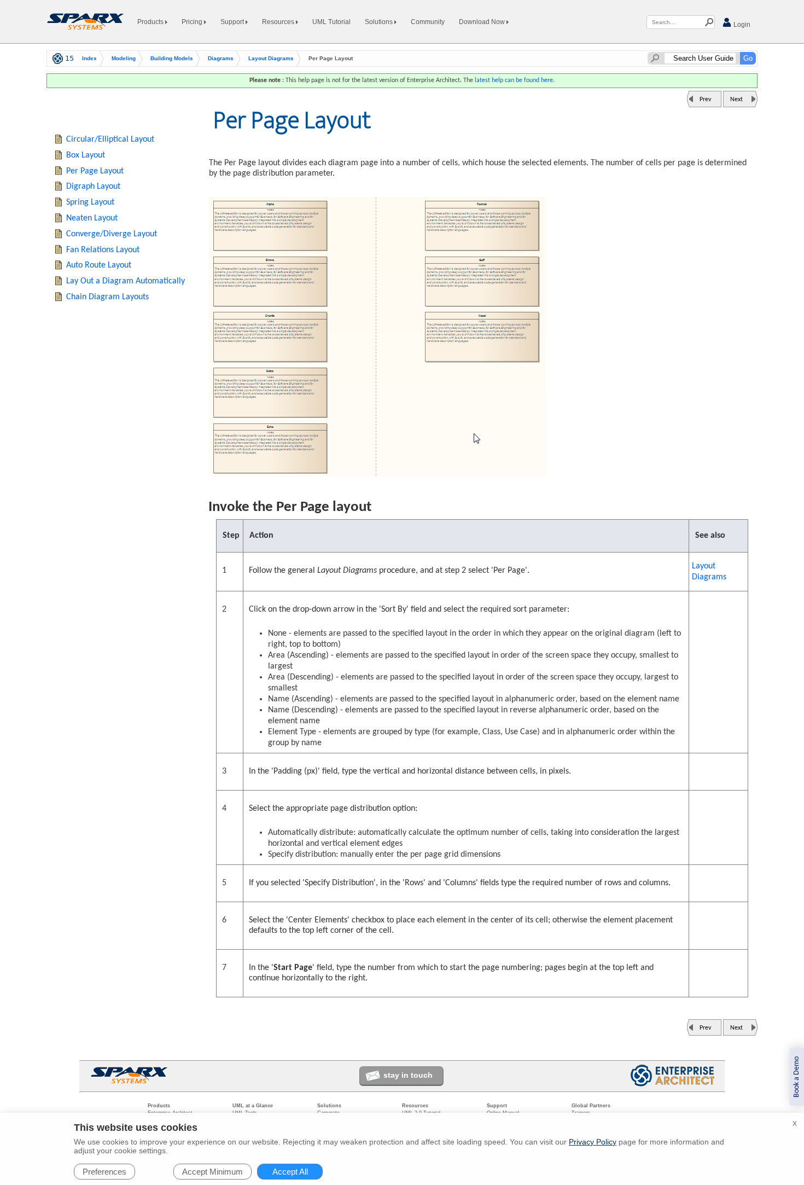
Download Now (482, 22)
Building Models (171, 58)
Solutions (379, 22)
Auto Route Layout (98, 265)
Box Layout (85, 155)
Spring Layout (90, 202)
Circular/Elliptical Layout (110, 139)
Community (428, 22)
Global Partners (591, 1105)
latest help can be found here (514, 80)
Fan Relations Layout (102, 250)
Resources (279, 22)
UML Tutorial (331, 22)
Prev (705, 99)
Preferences (104, 1171)
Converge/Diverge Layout (111, 234)
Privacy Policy (592, 1141)
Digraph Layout (93, 186)
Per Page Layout (95, 171)
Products (151, 22)
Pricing (193, 22)
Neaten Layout (92, 218)
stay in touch (408, 1075)
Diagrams (221, 58)
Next (736, 99)
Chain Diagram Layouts (107, 297)
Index (89, 58)
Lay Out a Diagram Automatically (125, 281)
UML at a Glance (252, 1105)
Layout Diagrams (271, 58)
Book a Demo (797, 1076)
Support (233, 22)
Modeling (124, 58)
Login (741, 24)
